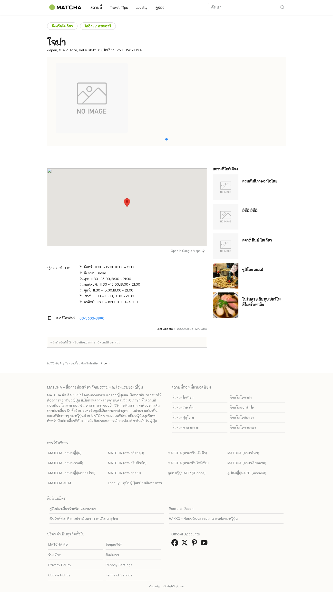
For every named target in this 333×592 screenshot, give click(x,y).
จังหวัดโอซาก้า (241, 397)
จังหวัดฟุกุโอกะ (183, 417)
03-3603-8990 (91, 318)
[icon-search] (282, 7)
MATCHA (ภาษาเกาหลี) (65, 463)
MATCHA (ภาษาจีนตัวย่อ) (127, 463)
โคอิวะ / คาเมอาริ (98, 26)
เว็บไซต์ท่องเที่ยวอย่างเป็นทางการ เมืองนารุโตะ (83, 518)
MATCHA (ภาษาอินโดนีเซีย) (188, 463)
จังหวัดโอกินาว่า (242, 417)
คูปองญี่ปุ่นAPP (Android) (246, 473)
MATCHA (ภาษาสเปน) (124, 473)
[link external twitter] (185, 544)
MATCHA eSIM (59, 483)
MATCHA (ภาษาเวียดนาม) (246, 463)
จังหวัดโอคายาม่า (243, 427)
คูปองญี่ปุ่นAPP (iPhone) (187, 473)
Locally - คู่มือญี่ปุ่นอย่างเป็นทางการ (135, 483)
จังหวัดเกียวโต (183, 407)
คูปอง (160, 7)
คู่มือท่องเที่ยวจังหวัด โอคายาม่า (72, 508)
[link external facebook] (175, 544)
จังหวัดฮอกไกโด (242, 407)
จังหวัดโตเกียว (62, 26)
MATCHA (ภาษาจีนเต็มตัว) (187, 453)
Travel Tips (119, 7)
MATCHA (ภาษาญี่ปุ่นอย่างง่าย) (71, 473)
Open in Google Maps (186, 251)
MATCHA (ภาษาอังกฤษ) (126, 453)
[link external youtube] (205, 544)
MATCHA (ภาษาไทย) (243, 453)
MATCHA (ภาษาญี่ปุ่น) (64, 453)
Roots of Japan (181, 508)
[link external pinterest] (195, 544)
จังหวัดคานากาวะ (185, 427)
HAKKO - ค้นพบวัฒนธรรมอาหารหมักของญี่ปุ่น (203, 518)
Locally (142, 7)
